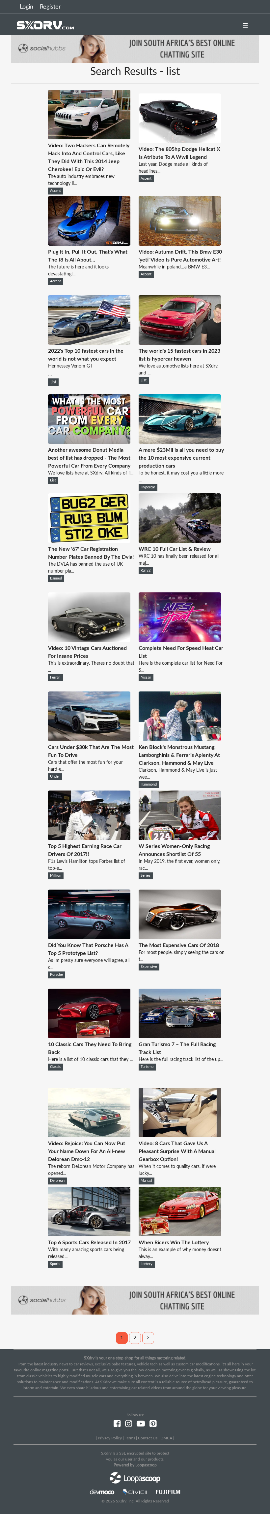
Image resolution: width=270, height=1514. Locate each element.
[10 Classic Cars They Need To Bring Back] (89, 1036)
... (85, 362)
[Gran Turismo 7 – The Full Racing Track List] (180, 1036)
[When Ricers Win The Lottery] (180, 1234)
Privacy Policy (110, 1438)
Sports (55, 1264)
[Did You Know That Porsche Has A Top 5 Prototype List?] (89, 937)
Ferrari (55, 677)
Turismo (147, 1067)
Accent (55, 191)
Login (26, 7)
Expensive (149, 966)
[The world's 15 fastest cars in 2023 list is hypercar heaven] (180, 343)
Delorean (57, 1180)
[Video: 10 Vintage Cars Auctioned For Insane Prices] (89, 640)
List (53, 382)
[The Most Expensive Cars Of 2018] (180, 937)
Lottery (146, 1264)
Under (55, 776)
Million (55, 875)
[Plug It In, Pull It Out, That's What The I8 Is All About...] (89, 244)
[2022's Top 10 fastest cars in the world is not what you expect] (89, 343)
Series (145, 875)
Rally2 (145, 570)
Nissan (146, 677)
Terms (130, 1438)
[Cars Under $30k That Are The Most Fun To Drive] (89, 739)
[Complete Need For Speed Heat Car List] (180, 640)
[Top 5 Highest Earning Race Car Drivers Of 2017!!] (89, 838)
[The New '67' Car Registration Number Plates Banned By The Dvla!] (89, 541)
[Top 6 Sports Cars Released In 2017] (89, 1234)
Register (50, 7)
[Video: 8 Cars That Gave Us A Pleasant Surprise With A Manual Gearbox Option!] (180, 1135)
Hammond (149, 784)
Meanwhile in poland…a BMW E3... (174, 267)
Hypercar (148, 487)
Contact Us (147, 1438)
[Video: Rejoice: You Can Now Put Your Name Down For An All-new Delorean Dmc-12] (89, 1135)
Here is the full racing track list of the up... (181, 1059)
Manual (146, 1180)
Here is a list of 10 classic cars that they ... (90, 1059)
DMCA (166, 1438)
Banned (56, 578)
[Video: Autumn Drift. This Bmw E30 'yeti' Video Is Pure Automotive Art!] (180, 244)
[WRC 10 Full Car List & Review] (180, 541)
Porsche (56, 974)
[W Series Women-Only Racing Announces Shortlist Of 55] (180, 838)
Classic (55, 1067)
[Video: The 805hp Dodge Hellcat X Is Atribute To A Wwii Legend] (180, 141)
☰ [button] (245, 26)
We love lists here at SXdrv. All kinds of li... (90, 473)
